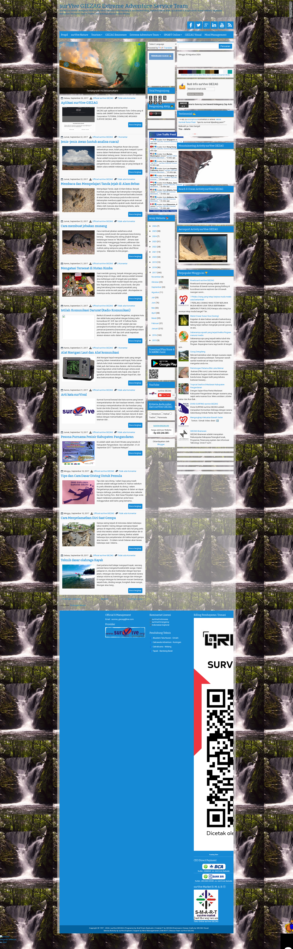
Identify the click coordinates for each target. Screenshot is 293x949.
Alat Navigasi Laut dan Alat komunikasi (90, 352)
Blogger (160, 444)
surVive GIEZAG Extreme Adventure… (165, 141)
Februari (155, 323)
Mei (153, 308)
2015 (154, 340)
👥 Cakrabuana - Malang (160, 646)
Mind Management (215, 34)
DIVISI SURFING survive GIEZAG (204, 404)
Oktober (155, 282)
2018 (154, 267)
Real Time (165, 211)
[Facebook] (191, 25)
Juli (153, 297)
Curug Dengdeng (197, 352)
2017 (154, 272)
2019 (154, 262)
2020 (154, 257)
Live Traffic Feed (166, 134)
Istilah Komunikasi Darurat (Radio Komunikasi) (95, 310)
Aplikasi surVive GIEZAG (79, 102)
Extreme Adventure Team (144, 34)
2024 (154, 236)
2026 (154, 226)
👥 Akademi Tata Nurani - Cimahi (164, 638)
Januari (155, 328)
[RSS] (229, 25)
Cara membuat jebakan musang (84, 226)
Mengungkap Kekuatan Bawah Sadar (206, 417)
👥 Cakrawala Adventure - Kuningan (165, 642)
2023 (154, 241)
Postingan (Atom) (78, 605)
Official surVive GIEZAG (103, 98)
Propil (64, 34)
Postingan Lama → (136, 599)
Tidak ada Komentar (127, 98)
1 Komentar (122, 137)
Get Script (156, 211)
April (154, 313)
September (157, 287)
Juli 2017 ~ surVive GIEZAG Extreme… (165, 163)
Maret (154, 318)
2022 (154, 247)
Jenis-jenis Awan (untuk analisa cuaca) (90, 142)
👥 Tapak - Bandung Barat (161, 651)
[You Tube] (222, 25)
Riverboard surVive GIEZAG (202, 280)
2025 (154, 231)
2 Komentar (122, 263)
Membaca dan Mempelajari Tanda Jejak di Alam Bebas (100, 184)
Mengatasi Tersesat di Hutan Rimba (87, 268)
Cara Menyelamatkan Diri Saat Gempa (88, 518)
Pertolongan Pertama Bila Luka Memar (207, 368)
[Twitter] (198, 25)
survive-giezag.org (161, 426)
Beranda (104, 599)
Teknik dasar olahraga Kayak (82, 560)
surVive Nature (79, 34)
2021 (154, 252)
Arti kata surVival (74, 394)
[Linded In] (214, 25)
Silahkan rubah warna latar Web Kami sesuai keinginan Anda (205, 75)
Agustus (155, 292)
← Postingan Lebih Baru (70, 599)
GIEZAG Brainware (116, 34)
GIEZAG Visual (193, 34)
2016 (154, 335)
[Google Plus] (206, 25)
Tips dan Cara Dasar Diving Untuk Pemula (91, 476)
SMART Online (172, 34)
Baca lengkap (135, 124)
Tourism (96, 34)
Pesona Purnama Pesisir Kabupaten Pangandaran (97, 437)
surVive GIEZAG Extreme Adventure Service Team (124, 6)
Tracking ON (174, 211)
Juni (154, 303)
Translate (168, 48)
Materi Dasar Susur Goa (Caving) (204, 316)
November (156, 277)
